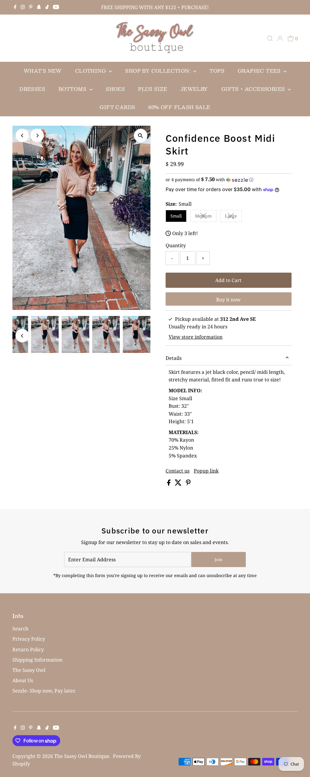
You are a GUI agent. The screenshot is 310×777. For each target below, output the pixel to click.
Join (218, 559)
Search (20, 628)
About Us (22, 680)
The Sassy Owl (28, 670)
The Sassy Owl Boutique (81, 756)
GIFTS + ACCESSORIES (253, 89)
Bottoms (73, 89)
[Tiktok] (47, 7)
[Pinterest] (31, 7)
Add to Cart (228, 280)
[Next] (37, 135)
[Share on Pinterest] (188, 483)
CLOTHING (91, 71)
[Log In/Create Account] (280, 38)
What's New (43, 71)
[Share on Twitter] (179, 483)
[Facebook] (15, 7)
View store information (196, 336)
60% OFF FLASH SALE (179, 107)
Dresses (32, 89)
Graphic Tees (260, 71)
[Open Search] (270, 38)
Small (176, 216)
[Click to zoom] (140, 135)
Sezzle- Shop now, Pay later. (44, 690)
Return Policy (28, 649)
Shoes (115, 89)
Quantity (176, 245)
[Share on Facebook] (169, 483)
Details (174, 358)
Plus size (152, 89)
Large (233, 217)
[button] (229, 180)
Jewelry (194, 89)
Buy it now (228, 299)
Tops (216, 71)
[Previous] (22, 135)
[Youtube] (56, 7)
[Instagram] (22, 7)
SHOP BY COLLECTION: (158, 71)
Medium (205, 217)
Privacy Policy (28, 639)
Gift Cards (117, 107)
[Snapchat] (39, 7)
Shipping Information (37, 659)
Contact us (178, 470)
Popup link (206, 470)
